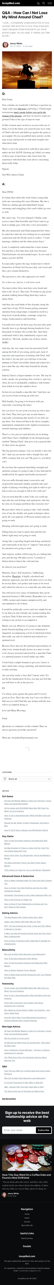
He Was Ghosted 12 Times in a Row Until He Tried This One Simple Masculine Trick (26, 849)
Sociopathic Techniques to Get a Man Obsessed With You (28, 895)
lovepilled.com (11, 3)
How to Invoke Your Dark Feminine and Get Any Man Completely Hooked (25, 889)
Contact (27, 1222)
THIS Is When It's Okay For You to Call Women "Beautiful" (27, 870)
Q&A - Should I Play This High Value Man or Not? (24, 1087)
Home (27, 1214)
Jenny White (16, 43)
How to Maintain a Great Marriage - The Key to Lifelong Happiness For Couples (27, 1051)
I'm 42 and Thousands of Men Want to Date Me (23, 1082)
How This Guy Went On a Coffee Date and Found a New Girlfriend (27, 1072)
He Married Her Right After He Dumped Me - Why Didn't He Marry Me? (27, 1044)
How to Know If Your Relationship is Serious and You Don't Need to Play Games (25, 905)
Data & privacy (27, 1238)
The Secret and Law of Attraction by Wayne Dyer (24, 1091)
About (27, 1218)
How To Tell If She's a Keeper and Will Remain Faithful (26, 830)
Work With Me (27, 1225)
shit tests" (22, 108)
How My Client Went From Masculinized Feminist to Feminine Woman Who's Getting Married (25, 1019)
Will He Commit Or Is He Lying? (16, 1038)
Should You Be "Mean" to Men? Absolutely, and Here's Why (26, 824)
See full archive (9, 1099)
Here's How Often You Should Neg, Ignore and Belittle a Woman (27, 856)
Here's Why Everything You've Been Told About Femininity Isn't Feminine (23, 1004)
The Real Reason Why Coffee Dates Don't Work (23, 917)
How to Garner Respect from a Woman (20, 970)
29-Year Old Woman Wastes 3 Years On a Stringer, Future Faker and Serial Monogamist (27, 802)
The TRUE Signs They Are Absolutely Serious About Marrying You (25, 1058)
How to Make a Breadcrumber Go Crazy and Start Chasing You (28, 882)
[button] (50, 3)
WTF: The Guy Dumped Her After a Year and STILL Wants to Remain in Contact (27, 927)
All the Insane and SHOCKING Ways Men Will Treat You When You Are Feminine (26, 809)
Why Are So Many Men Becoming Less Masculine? (24, 954)
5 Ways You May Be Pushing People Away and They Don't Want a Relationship (27, 934)
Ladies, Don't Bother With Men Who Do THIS (22, 922)
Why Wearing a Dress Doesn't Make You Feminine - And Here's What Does (27, 1011)
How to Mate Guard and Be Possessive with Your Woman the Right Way (27, 976)
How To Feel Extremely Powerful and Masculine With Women (25, 842)
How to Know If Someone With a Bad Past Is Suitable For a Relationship (27, 942)
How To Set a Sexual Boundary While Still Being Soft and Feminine (27, 817)
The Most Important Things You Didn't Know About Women (25, 864)
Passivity (16, 576)
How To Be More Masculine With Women (20, 958)
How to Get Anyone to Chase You (18, 900)
